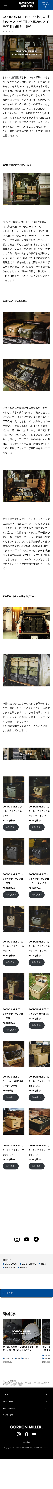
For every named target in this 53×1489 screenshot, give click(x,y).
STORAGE (10, 1267)
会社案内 (26, 1442)
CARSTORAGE (29, 1264)
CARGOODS (11, 1264)
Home (5, 1381)
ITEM (43, 1264)
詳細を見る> (11, 827)
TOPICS (24, 1267)
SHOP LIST (8, 1415)
